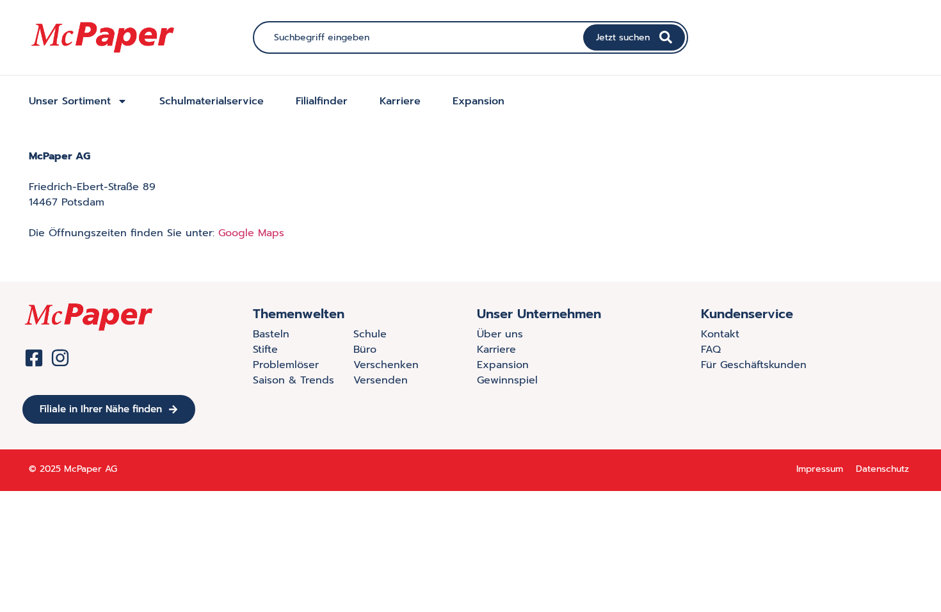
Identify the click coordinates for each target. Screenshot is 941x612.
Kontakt (720, 334)
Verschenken (386, 365)
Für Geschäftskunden (754, 365)
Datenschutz (882, 469)
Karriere (400, 101)
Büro (364, 349)
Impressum (819, 469)
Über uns (500, 334)
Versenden (380, 380)
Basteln (271, 334)
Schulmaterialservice (211, 101)
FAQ (711, 349)
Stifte (265, 349)
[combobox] (419, 37)
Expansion (478, 101)
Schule (370, 334)
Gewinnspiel (507, 380)
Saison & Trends (293, 380)
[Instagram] (60, 357)
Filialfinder (322, 101)
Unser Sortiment (70, 101)
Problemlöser (286, 365)
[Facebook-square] (33, 357)
